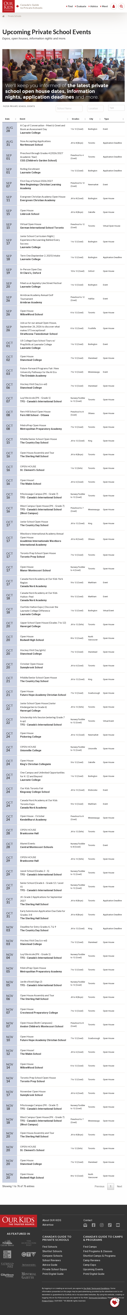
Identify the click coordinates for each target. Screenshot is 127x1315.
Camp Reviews (91, 1260)
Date (7, 119)
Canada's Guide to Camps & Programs (103, 1238)
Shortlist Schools (52, 1251)
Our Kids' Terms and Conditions (96, 1288)
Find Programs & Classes (97, 1251)
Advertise (48, 1224)
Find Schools (49, 1246)
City (91, 119)
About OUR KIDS (51, 1220)
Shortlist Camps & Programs (99, 1255)
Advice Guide (49, 1264)
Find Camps (90, 1246)
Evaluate (81, 6)
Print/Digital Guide (53, 1273)
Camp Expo (89, 1264)
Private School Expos (54, 1269)
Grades (75, 119)
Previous (99, 1186)
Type (106, 119)
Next (119, 1186)
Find (70, 6)
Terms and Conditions (98, 1298)
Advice (94, 6)
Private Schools (14, 16)
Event (22, 119)
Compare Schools (52, 1255)
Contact (87, 1220)
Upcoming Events (93, 1269)
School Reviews (51, 1260)
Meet (105, 6)
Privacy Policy (47, 1301)
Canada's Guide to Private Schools (56, 1238)
